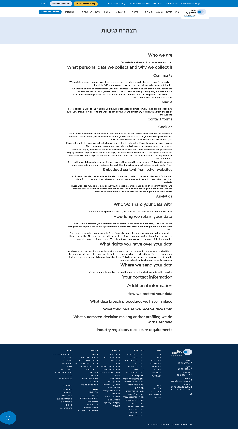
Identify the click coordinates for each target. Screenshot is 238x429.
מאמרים (108, 12)
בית (177, 12)
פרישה (135, 12)
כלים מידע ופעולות (91, 12)
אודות (169, 12)
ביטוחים (148, 12)
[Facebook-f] (109, 4)
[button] (44, 4)
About (159, 12)
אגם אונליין (70, 12)
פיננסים (121, 12)
